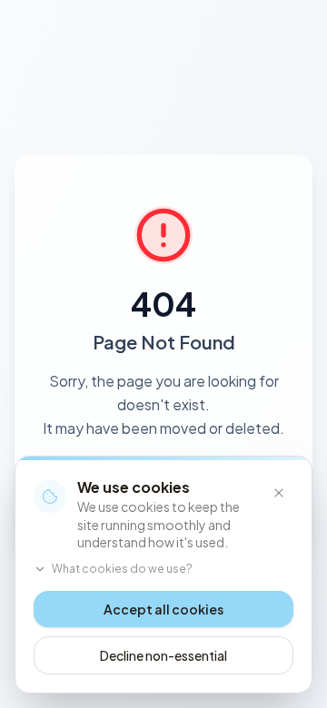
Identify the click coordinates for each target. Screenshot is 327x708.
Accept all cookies (163, 609)
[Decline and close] (278, 492)
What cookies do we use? (122, 568)
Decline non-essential (163, 655)
